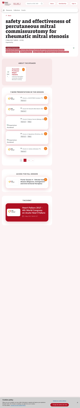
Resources (9, 10)
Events (23, 10)
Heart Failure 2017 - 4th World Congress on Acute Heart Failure (33, 210)
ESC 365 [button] (16, 3)
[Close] (77, 402)
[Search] (41, 4)
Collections (17, 10)
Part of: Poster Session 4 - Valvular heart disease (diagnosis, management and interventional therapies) (35, 49)
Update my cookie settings (59, 400)
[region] (40, 402)
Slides (29, 121)
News (52, 3)
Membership (62, 3)
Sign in (74, 3)
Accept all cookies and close (60, 404)
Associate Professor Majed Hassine (15, 71)
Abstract (23, 100)
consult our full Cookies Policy (18, 405)
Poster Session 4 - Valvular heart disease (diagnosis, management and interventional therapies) (32, 182)
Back (9, 15)
